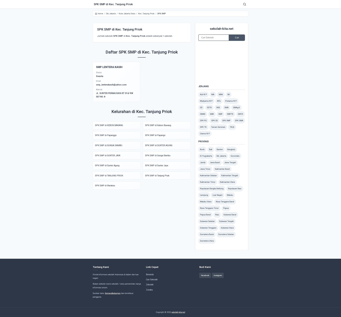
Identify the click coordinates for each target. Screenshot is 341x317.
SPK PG (203, 121)
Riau (217, 215)
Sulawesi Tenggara (208, 228)
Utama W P (205, 134)
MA (212, 94)
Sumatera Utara (207, 241)
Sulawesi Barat (230, 215)
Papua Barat (205, 215)
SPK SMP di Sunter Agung (107, 165)
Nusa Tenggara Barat (225, 202)
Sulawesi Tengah (226, 221)
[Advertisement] (221, 62)
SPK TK (203, 127)
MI (229, 94)
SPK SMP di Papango (155, 135)
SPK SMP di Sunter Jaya (156, 165)
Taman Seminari (218, 127)
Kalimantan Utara (227, 182)
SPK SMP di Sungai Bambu (157, 155)
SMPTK (230, 114)
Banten (220, 149)
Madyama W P (206, 101)
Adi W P (203, 94)
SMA (226, 107)
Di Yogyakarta (206, 156)
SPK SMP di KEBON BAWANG (109, 125)
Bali (210, 149)
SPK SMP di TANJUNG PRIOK (109, 175)
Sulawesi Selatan (207, 221)
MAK (221, 94)
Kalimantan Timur (207, 182)
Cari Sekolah (152, 279)
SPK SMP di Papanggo (106, 135)
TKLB (232, 127)
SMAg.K (236, 107)
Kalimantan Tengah (229, 175)
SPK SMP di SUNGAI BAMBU (108, 145)
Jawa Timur (205, 169)
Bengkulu (231, 149)
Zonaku (149, 290)
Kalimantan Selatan (208, 175)
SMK (212, 114)
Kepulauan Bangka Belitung (212, 189)
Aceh (202, 149)
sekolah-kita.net (221, 29)
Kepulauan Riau (234, 189)
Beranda (150, 274)
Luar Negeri (217, 195)
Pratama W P (231, 101)
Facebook (205, 275)
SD (201, 107)
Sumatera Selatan (226, 234)
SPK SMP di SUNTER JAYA (107, 155)
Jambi (202, 162)
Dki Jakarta (221, 156)
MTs (219, 101)
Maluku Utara (205, 202)
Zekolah (149, 284)
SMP (220, 114)
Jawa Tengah (230, 162)
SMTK (240, 114)
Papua (226, 208)
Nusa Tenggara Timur (209, 208)
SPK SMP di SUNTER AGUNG (158, 145)
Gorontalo (235, 156)
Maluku (230, 195)
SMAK (202, 114)
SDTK (209, 107)
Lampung (204, 195)
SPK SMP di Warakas (105, 185)
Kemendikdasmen (113, 293)
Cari (237, 37)
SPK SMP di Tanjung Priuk (157, 175)
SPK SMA (239, 121)
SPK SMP (226, 121)
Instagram (218, 275)
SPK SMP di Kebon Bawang (158, 125)
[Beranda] (244, 4)
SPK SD (214, 121)
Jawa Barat (215, 162)
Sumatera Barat (207, 234)
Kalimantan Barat (222, 169)
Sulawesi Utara (227, 228)
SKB (218, 107)
